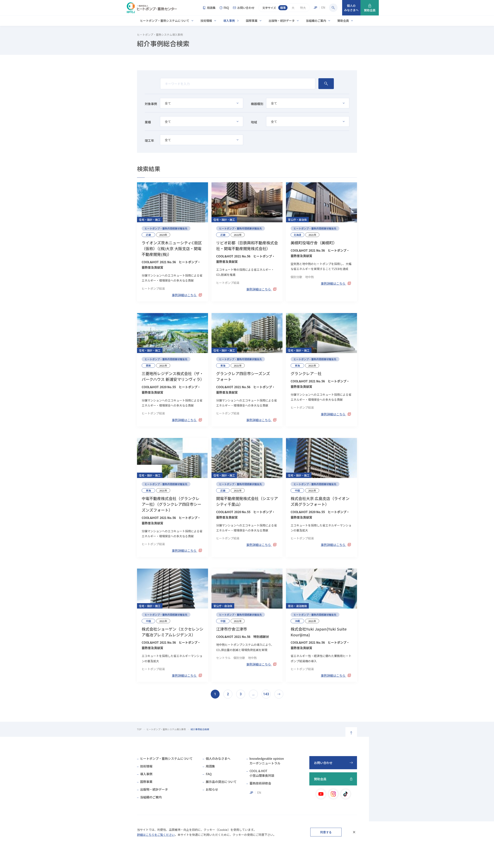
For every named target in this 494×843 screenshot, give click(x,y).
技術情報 (206, 21)
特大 (303, 8)
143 (266, 694)
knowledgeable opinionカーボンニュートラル (267, 760)
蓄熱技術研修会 (260, 783)
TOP (139, 729)
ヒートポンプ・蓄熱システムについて (164, 21)
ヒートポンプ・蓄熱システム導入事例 (166, 729)
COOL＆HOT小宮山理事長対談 (262, 773)
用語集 (210, 766)
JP (315, 7)
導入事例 (229, 21)
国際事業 (251, 21)
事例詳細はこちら (184, 295)
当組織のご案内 (316, 21)
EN (323, 7)
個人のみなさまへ (218, 758)
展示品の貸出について (221, 781)
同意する (326, 832)
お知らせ (212, 789)
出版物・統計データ (282, 21)
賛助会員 (343, 21)
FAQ (209, 774)
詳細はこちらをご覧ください (156, 835)
